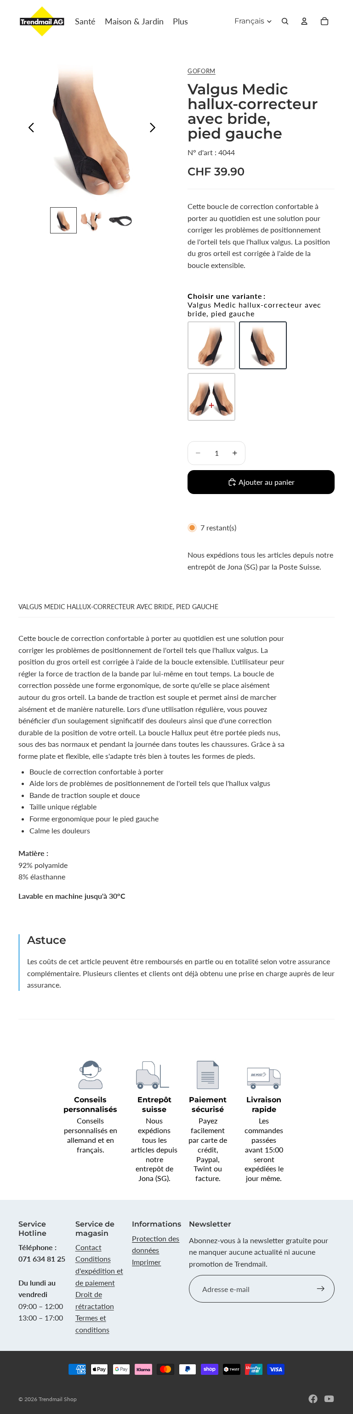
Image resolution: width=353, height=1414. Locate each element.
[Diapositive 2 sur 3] (92, 220)
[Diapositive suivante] (155, 129)
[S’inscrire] (320, 1288)
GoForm (202, 71)
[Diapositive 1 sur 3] (63, 220)
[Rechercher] (285, 21)
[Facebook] (313, 1398)
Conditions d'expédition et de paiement (99, 1270)
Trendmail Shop (58, 1399)
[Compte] (304, 21)
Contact (88, 1247)
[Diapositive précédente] (28, 129)
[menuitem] (180, 21)
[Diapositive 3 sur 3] (120, 220)
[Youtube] (329, 1398)
